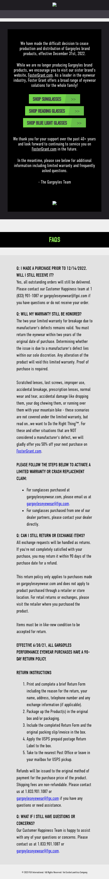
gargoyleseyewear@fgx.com (48, 503)
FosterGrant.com (40, 75)
